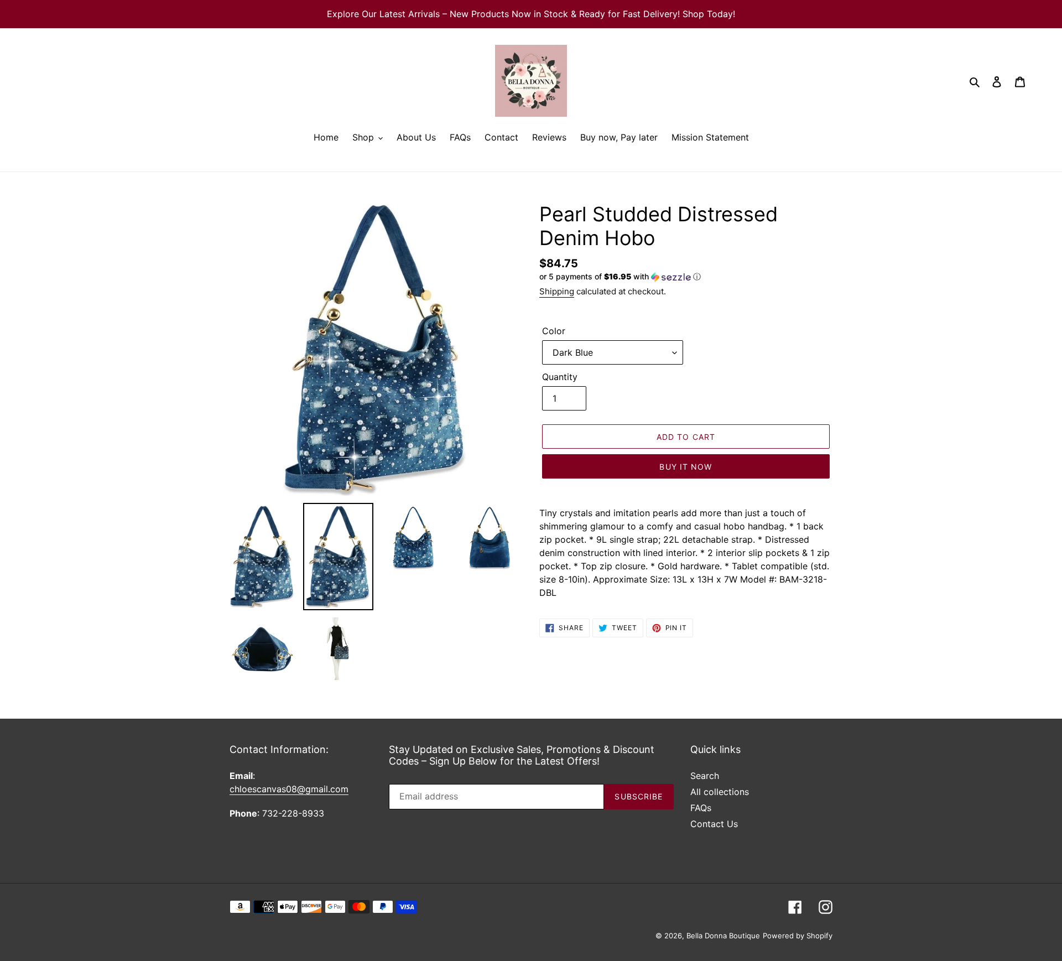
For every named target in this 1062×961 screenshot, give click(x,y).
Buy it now (685, 466)
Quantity (559, 376)
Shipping (556, 291)
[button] (620, 277)
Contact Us (714, 823)
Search (704, 775)
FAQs (700, 807)
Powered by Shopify (797, 935)
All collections (719, 791)
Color (553, 330)
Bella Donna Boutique (723, 935)
